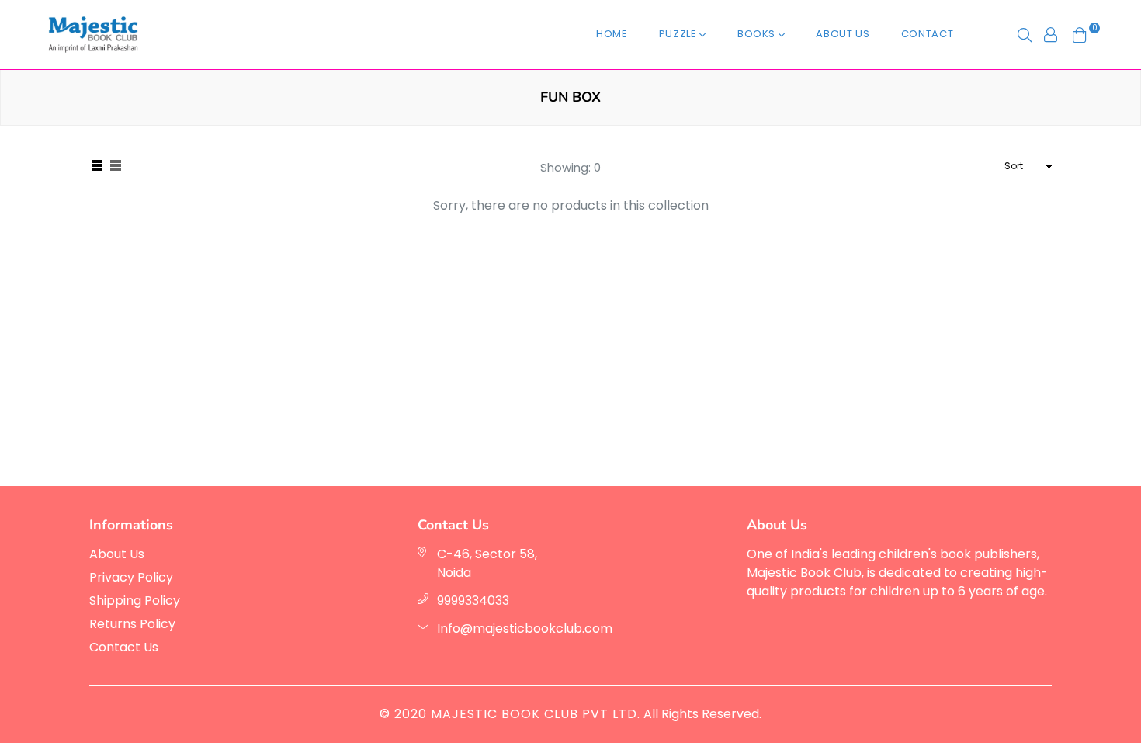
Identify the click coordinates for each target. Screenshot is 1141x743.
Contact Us (123, 647)
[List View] (115, 167)
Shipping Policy (134, 600)
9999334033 (473, 600)
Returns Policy (132, 624)
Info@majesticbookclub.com (524, 628)
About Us (842, 33)
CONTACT (927, 33)
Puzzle (679, 33)
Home (612, 33)
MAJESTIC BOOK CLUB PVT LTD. (535, 714)
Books (758, 33)
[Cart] (1080, 34)
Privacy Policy (131, 577)
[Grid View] (97, 167)
